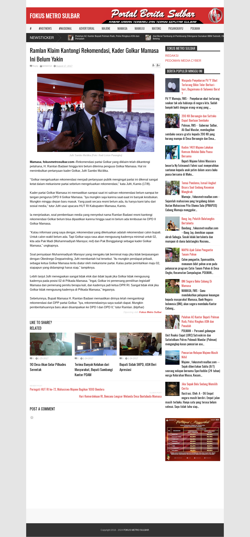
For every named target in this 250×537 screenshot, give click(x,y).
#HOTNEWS (45, 28)
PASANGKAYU (175, 28)
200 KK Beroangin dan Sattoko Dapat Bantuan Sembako (199, 118)
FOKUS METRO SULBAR (55, 15)
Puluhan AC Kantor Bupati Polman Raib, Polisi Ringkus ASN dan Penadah (101, 37)
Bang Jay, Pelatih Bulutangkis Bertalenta (198, 220)
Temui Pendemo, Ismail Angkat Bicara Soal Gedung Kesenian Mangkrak (199, 187)
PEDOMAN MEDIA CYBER (183, 60)
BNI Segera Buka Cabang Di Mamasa (197, 283)
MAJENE (106, 28)
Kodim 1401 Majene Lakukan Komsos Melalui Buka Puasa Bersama (197, 151)
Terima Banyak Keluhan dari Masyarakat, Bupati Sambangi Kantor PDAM (94, 369)
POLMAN (195, 28)
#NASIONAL (65, 28)
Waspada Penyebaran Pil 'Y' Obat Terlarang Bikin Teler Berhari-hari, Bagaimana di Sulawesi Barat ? (201, 87)
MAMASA (122, 28)
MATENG (156, 28)
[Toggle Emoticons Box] (32, 417)
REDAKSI (171, 55)
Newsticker (42, 38)
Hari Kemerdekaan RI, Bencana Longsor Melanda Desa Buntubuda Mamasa (120, 396)
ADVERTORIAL (86, 28)
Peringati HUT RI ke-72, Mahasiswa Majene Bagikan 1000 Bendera (67, 389)
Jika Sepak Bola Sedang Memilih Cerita (200, 386)
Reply (35, 66)
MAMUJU (140, 28)
